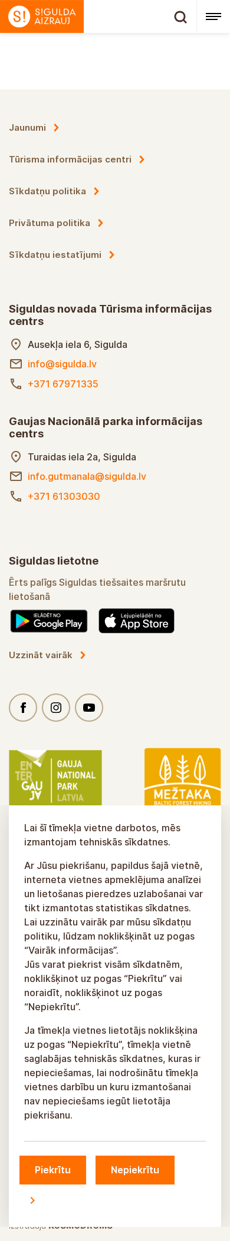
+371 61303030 (64, 496)
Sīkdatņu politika (47, 191)
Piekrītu (53, 1170)
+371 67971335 (63, 384)
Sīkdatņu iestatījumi (55, 254)
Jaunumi (27, 127)
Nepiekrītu (135, 1170)
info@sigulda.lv (62, 364)
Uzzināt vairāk (41, 655)
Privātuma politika (49, 222)
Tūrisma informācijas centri (70, 159)
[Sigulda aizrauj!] (98, 16)
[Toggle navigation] (213, 16)
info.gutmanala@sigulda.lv (87, 476)
